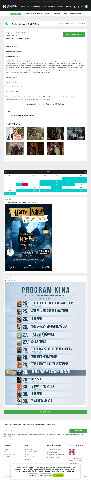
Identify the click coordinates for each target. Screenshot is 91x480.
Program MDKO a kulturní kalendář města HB (71, 24)
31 (10, 193)
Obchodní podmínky (55, 457)
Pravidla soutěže (30, 457)
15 (68, 184)
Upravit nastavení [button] (45, 475)
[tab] (74, 34)
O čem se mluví (8, 452)
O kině (27, 454)
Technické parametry (10, 457)
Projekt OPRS (29, 459)
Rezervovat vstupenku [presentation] (73, 34)
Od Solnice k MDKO (9, 454)
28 (56, 190)
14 (56, 184)
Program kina (29, 449)
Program (6, 449)
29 (68, 190)
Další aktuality (45, 412)
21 (56, 187)
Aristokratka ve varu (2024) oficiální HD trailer (21, 115)
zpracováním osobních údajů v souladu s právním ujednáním (46, 434)
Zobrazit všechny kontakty (56, 455)
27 (45, 190)
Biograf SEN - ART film (31, 452)
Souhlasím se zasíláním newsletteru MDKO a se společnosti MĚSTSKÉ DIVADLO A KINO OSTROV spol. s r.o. (43, 435)
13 (45, 184)
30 (81, 190)
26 (34, 190)
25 (22, 190)
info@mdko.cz (53, 452)
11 (22, 184)
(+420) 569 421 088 (54, 449)
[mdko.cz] (9, 5)
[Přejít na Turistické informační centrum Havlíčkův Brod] (86, 7)
